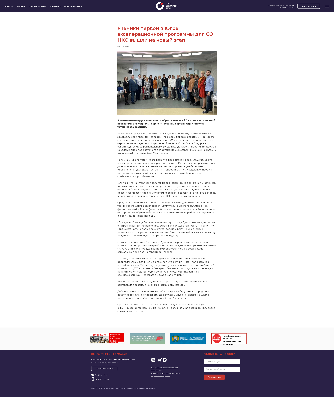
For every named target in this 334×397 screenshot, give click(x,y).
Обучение (54, 6)
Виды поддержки (72, 6)
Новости (9, 6)
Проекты (21, 6)
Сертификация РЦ (37, 6)
